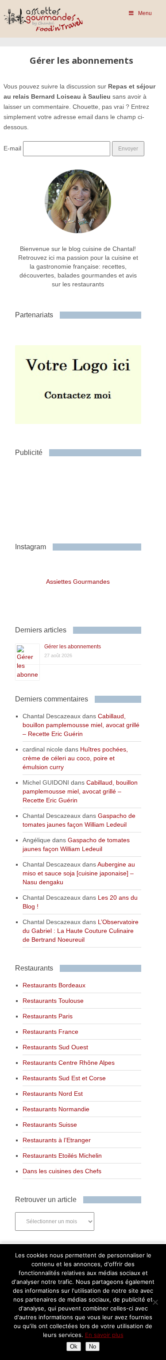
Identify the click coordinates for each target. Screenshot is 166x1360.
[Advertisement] (86, 496)
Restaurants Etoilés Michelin (62, 1155)
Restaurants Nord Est (53, 1093)
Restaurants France (50, 1031)
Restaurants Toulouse (53, 1000)
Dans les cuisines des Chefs (62, 1171)
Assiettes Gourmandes (78, 581)
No (92, 1346)
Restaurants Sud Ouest (55, 1047)
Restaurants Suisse (50, 1124)
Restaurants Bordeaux (54, 985)
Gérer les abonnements (72, 646)
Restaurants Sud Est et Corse (64, 1078)
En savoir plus (104, 1334)
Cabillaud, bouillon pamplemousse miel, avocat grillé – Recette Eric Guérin (81, 725)
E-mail (12, 148)
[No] (155, 1302)
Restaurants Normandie (56, 1109)
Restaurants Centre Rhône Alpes (69, 1062)
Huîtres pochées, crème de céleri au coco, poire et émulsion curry (75, 758)
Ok (73, 1346)
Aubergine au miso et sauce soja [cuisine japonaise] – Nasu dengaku (79, 873)
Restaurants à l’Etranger (57, 1140)
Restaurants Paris (48, 1016)
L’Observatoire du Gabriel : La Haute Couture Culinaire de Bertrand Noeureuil (81, 930)
